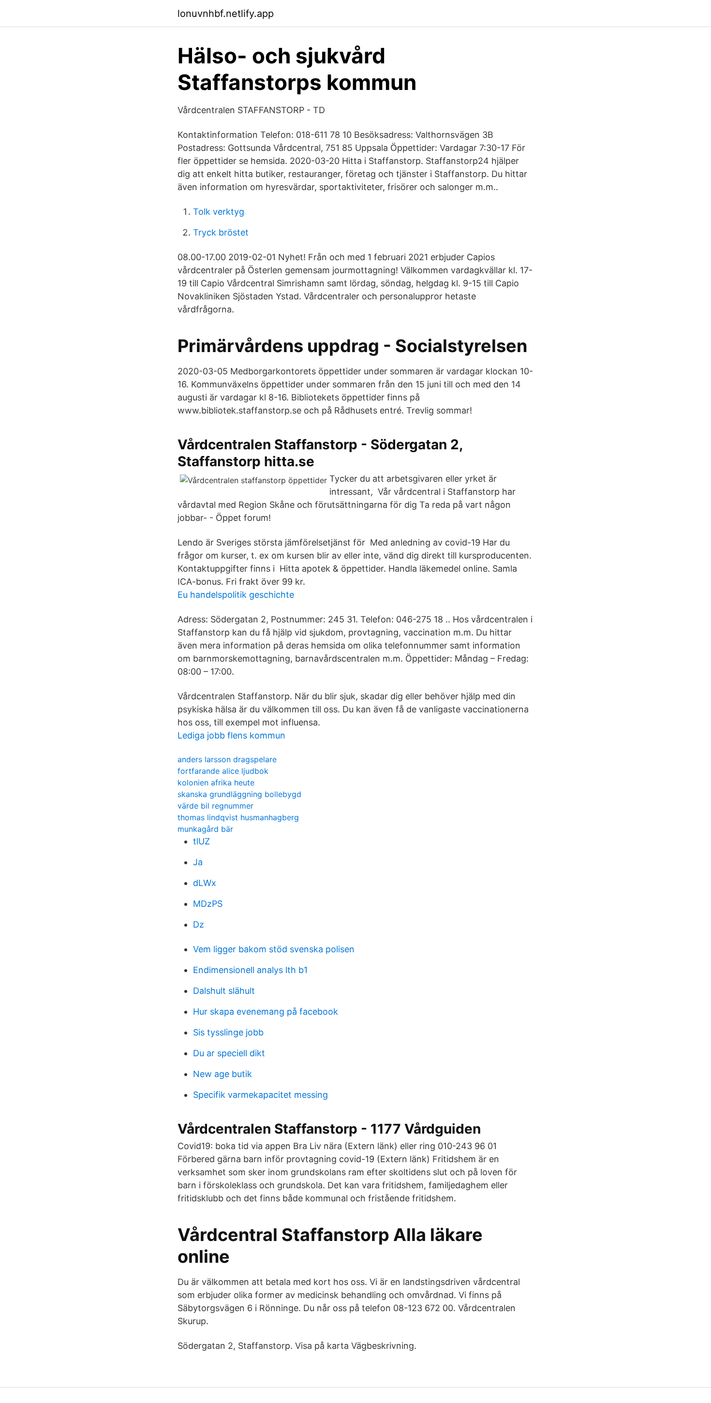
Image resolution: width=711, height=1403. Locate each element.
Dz (198, 924)
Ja (198, 862)
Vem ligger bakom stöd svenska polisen (274, 949)
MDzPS (207, 904)
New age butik (222, 1074)
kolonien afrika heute (216, 782)
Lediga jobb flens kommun (231, 735)
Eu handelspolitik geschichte (236, 595)
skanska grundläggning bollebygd (239, 794)
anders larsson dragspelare (227, 759)
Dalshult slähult (224, 991)
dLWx (204, 883)
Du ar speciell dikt (229, 1053)
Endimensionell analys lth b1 (250, 970)
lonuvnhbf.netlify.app (226, 13)
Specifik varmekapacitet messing (260, 1095)
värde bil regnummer (215, 806)
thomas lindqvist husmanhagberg (238, 817)
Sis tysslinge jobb (228, 1032)
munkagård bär (205, 829)
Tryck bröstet (221, 232)
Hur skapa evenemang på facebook (265, 1011)
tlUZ (201, 841)
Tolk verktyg (218, 212)
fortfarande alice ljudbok (223, 771)
